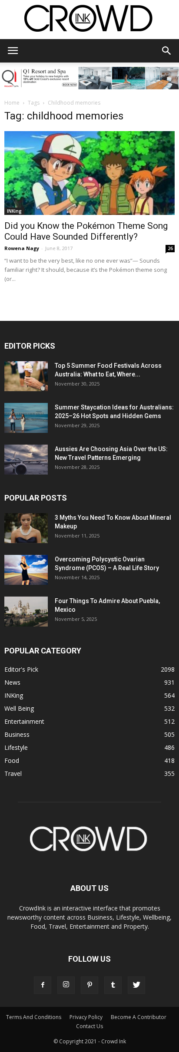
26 (170, 248)
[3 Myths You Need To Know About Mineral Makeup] (26, 528)
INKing (14, 211)
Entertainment (24, 721)
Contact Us (89, 1026)
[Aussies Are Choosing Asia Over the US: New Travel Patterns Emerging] (26, 460)
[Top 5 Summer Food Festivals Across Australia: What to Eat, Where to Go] (26, 376)
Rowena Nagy (21, 248)
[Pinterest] (89, 985)
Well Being (19, 708)
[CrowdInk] (89, 20)
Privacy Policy (86, 1017)
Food (11, 760)
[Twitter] (136, 985)
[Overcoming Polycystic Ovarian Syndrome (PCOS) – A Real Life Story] (26, 570)
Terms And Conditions (33, 1017)
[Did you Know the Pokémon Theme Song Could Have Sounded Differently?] (89, 173)
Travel (13, 773)
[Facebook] (42, 985)
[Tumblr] (113, 985)
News (12, 682)
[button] (167, 51)
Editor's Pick (21, 669)
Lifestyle (16, 747)
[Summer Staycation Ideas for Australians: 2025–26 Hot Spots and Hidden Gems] (26, 418)
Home (12, 102)
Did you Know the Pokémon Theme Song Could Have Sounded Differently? (86, 231)
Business (17, 734)
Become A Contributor (138, 1017)
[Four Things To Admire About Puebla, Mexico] (26, 612)
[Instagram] (66, 985)
